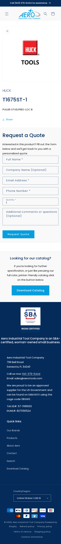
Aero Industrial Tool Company (28, 522)
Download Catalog (30, 290)
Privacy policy (44, 526)
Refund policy (27, 526)
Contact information (32, 537)
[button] (7, 14)
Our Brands (13, 430)
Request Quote (18, 234)
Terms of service (22, 531)
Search (11, 461)
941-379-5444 (31, 374)
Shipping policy (42, 531)
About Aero (13, 445)
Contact (12, 453)
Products (12, 438)
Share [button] (9, 119)
